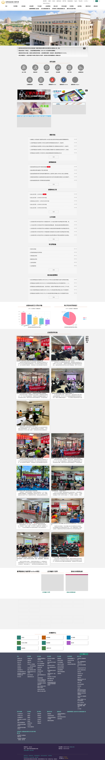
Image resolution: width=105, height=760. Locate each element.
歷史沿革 (19, 313)
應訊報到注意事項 (51, 316)
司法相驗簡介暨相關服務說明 (41, 334)
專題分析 (39, 372)
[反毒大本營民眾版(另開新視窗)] (52, 94)
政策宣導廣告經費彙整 (82, 316)
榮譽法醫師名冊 (50, 329)
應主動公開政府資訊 (82, 320)
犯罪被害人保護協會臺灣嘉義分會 (21, 325)
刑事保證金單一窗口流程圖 (51, 325)
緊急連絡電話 (70, 1)
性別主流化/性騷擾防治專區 (82, 348)
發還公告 (79, 328)
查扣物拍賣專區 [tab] (82, 112)
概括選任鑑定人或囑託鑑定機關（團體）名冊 (82, 356)
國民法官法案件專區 (71, 8)
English (75, 1)
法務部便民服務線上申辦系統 (41, 310)
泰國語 (28, 368)
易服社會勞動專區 (61, 322)
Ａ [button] (96, 1)
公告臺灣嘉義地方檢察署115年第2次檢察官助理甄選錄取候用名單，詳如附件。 (36, 119)
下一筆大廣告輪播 (87, 94)
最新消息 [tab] (23, 112)
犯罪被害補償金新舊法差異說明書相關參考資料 (51, 334)
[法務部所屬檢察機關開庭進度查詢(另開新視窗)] (25, 270)
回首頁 (53, 1)
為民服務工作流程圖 (51, 327)
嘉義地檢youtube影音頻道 (21, 371)
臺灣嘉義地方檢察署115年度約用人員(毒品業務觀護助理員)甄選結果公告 (34, 129)
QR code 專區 (40, 312)
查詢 (103, 2)
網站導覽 (44, 1)
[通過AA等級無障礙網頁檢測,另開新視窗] (62, 407)
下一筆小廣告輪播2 (86, 277)
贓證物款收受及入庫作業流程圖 (82, 331)
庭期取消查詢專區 (41, 340)
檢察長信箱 (59, 1)
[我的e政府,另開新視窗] (68, 407)
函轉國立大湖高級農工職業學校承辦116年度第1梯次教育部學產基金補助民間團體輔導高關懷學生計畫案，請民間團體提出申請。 (47, 116)
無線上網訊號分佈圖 (31, 320)
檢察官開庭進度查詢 (61, 367)
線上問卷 (39, 323)
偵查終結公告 (80, 324)
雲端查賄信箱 (40, 321)
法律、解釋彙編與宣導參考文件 (82, 313)
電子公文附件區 (81, 353)
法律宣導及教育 (50, 366)
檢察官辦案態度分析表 (41, 326)
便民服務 (52, 55)
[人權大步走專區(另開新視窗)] (66, 270)
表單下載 (64, 1)
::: (0, 10)
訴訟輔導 (31, 6)
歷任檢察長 (19, 311)
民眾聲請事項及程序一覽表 (51, 322)
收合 (84, 304)
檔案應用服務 (40, 328)
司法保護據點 (60, 313)
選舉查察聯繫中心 (71, 309)
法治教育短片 (20, 364)
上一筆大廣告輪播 (17, 94)
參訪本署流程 (30, 325)
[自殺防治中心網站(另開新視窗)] (66, 277)
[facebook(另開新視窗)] (74, 407)
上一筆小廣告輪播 (18, 271)
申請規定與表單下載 (82, 318)
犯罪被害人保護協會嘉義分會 (58, 8)
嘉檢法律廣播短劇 (77, 240)
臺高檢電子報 (26, 408)
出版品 (79, 338)
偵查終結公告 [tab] (47, 112)
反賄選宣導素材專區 (72, 315)
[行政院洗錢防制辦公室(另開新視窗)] (25, 277)
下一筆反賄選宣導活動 (87, 185)
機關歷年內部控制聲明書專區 (82, 344)
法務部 (49, 1)
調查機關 (48, 293)
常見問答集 (50, 406)
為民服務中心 (20, 320)
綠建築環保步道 (30, 327)
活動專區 (59, 324)
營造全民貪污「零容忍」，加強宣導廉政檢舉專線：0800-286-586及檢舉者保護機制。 (36, 48)
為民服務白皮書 (40, 316)
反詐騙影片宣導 (52, 240)
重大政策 (19, 327)
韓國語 (28, 372)
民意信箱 (39, 320)
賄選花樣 (69, 313)
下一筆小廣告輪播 (86, 271)
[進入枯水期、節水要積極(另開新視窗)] (53, 277)
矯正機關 (73, 288)
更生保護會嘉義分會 (45, 8)
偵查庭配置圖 (30, 318)
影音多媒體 (64, 6)
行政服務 (39, 368)
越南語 (28, 366)
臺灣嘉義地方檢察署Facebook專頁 (28, 240)
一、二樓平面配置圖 (31, 316)
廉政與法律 (88, 6)
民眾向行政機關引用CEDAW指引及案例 (41, 331)
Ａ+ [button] (99, 1)
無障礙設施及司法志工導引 (31, 323)
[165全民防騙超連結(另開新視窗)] (39, 277)
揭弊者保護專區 (50, 371)
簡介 (6, 6)
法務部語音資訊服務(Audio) (21, 376)
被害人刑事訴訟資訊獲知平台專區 (41, 338)
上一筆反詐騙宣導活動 (17, 219)
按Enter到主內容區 (4, 0)
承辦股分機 (29, 309)
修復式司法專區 (60, 315)
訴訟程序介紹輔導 (51, 309)
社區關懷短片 (20, 368)
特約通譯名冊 (50, 331)
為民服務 (23, 6)
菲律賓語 (29, 375)
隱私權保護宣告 (37, 406)
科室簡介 (19, 316)
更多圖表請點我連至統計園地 (34, 165)
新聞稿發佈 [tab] (34, 112)
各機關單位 (52, 283)
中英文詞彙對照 (30, 377)
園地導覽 (39, 364)
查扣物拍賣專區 (81, 335)
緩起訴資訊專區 (60, 318)
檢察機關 (48, 288)
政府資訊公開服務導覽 (82, 310)
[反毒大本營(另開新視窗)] (39, 270)
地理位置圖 (26, 401)
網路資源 (96, 6)
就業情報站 (59, 369)
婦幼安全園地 (60, 311)
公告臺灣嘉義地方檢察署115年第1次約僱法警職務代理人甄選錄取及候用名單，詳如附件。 (38, 123)
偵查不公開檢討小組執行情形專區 (82, 351)
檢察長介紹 (19, 309)
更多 (65, 31)
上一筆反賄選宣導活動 (17, 185)
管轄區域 (19, 315)
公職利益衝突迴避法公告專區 (51, 369)
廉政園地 (49, 364)
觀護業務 (59, 309)
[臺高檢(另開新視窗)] (80, 270)
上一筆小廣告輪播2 (18, 277)
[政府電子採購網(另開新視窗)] (80, 277)
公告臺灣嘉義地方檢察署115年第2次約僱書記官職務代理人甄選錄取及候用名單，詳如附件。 (39, 126)
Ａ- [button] (93, 1)
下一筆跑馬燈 (86, 49)
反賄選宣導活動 (52, 170)
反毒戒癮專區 (60, 320)
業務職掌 (19, 318)
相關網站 (39, 373)
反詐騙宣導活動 (52, 203)
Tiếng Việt (80, 1)
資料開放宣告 (31, 406)
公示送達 (79, 359)
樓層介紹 (29, 313)
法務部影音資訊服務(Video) (21, 379)
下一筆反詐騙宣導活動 (87, 219)
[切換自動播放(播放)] (84, 48)
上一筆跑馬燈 (86, 47)
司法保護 (39, 6)
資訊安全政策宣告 (44, 406)
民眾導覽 (15, 6)
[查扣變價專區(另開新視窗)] (53, 270)
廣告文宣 (79, 333)
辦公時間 (32, 401)
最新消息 (79, 322)
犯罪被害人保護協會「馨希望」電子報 (21, 390)
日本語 (28, 370)
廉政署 (72, 293)
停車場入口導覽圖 (31, 315)
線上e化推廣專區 (40, 314)
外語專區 (72, 6)
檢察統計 (39, 366)
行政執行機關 (24, 293)
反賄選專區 (48, 6)
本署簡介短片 (20, 366)
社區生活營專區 (60, 316)
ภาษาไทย (86, 1)
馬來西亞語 (29, 373)
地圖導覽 (29, 311)
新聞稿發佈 (80, 326)
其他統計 (39, 370)
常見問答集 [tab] (70, 112)
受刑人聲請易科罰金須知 (51, 319)
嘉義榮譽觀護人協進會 (34, 8)
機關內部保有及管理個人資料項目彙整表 (82, 341)
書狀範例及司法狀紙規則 (51, 314)
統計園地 (80, 6)
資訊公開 (55, 6)
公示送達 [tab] (58, 112)
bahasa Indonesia (46, 3)
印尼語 (28, 364)
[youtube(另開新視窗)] (71, 407)
